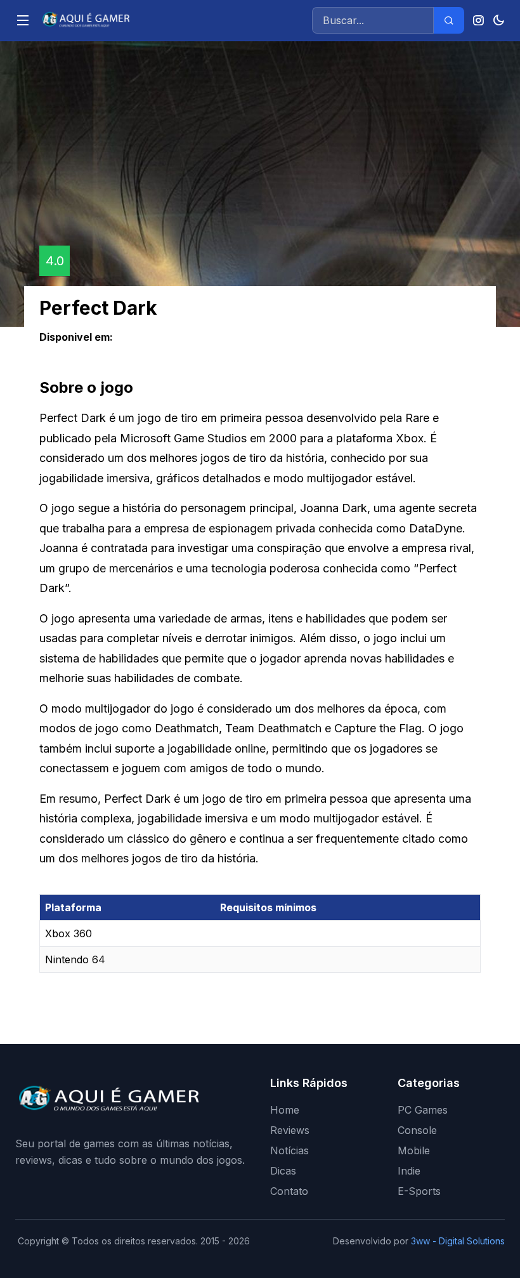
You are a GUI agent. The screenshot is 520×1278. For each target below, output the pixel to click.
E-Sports (419, 1191)
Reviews (289, 1130)
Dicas (283, 1170)
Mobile (414, 1150)
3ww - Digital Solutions (458, 1240)
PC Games (423, 1109)
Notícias (289, 1150)
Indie (409, 1170)
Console (417, 1130)
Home (284, 1109)
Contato (289, 1191)
